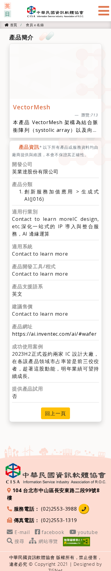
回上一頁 (55, 413)
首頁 (13, 24)
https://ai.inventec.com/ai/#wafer (54, 333)
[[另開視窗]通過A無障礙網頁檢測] (76, 541)
